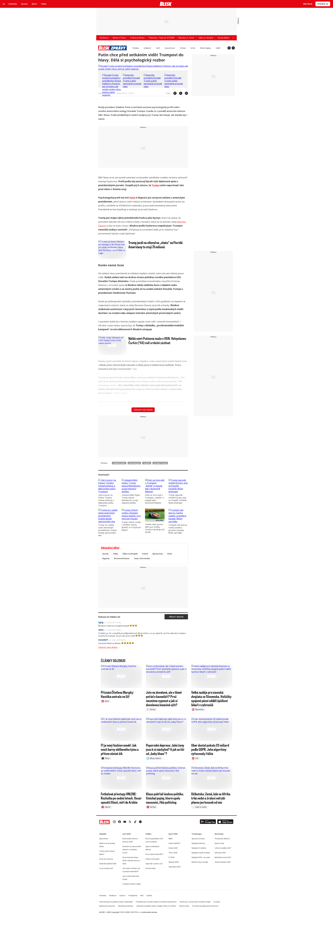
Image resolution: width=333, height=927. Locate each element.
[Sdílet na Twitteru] (179, 93)
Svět (158, 48)
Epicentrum (170, 48)
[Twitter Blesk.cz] (233, 47)
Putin (132, 197)
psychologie (134, 463)
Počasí (183, 48)
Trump (155, 185)
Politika (135, 48)
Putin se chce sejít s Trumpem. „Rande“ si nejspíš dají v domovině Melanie (154, 499)
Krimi (193, 48)
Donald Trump (160, 463)
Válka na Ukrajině (130, 554)
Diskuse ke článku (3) (109, 616)
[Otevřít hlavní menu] (4, 4)
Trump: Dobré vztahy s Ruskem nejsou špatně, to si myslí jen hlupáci (131, 526)
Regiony (105, 558)
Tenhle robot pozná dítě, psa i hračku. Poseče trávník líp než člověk (154, 528)
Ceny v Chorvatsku (142, 558)
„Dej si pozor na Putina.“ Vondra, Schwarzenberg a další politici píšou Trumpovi (106, 500)
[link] (114, 822)
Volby (115, 554)
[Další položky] (233, 38)
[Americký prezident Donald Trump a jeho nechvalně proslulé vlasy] (132, 86)
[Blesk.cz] (166, 4)
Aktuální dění (110, 547)
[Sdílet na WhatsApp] (185, 93)
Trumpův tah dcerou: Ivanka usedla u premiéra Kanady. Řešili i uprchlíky (177, 529)
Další (218, 48)
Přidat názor (176, 616)
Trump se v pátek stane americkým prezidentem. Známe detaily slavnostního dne (107, 530)
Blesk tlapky (205, 48)
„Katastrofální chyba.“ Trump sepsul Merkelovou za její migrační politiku (131, 499)
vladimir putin (119, 463)
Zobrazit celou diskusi (107, 647)
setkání (146, 463)
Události (147, 48)
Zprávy (105, 554)
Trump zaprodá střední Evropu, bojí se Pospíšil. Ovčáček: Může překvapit (177, 499)
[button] (208, 822)
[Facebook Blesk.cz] (229, 47)
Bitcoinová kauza (121, 558)
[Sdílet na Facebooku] (174, 93)
